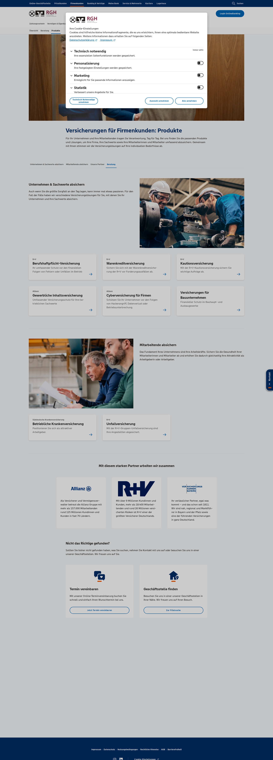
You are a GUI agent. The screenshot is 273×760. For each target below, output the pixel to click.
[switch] (200, 63)
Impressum (106, 39)
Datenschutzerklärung (82, 39)
